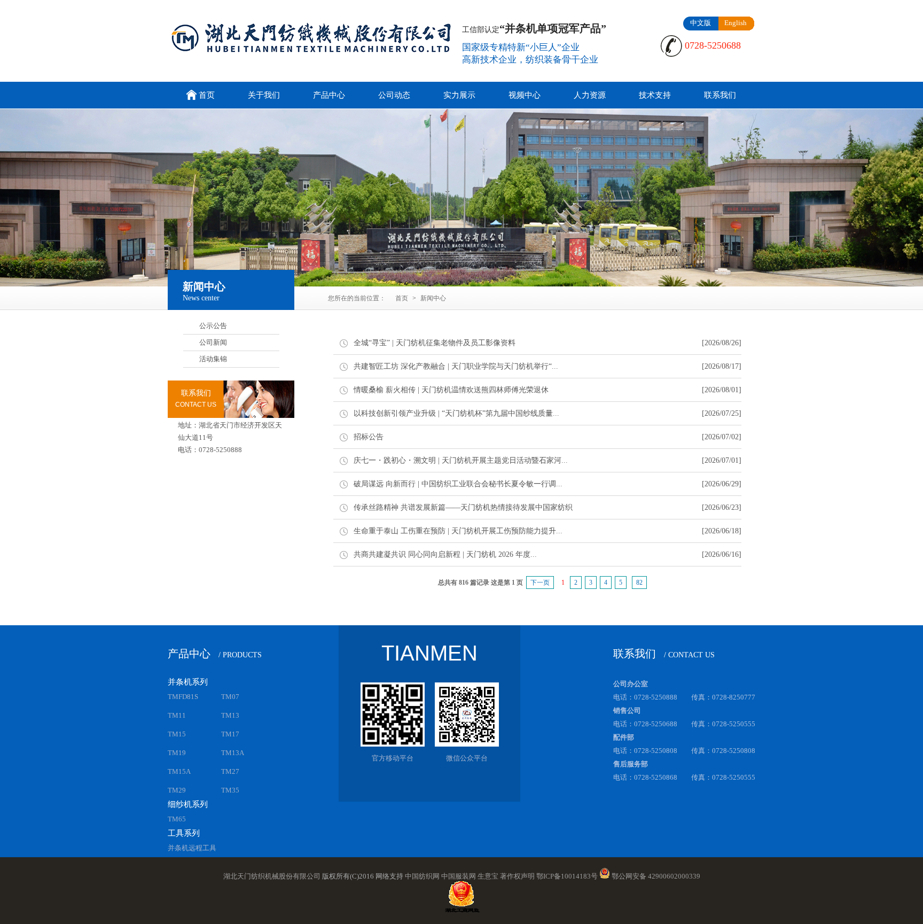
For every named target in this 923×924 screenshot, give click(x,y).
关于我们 (264, 95)
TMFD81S (183, 697)
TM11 (177, 715)
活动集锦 (213, 359)
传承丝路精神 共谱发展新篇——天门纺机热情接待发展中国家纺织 (463, 507)
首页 (207, 95)
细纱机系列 (188, 804)
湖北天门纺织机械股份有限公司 (271, 876)
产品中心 (329, 95)
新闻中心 (433, 298)
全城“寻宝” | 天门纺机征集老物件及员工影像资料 (434, 343)
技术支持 (655, 95)
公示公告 (213, 326)
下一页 (540, 582)
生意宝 (488, 876)
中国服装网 (458, 876)
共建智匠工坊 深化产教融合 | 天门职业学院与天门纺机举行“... (456, 366)
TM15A (179, 771)
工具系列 (184, 833)
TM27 (230, 771)
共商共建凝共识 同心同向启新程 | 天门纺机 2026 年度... (445, 554)
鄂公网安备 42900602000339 (656, 876)
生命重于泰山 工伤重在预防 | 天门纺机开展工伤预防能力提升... (458, 531)
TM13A (232, 753)
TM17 (230, 734)
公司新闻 (213, 342)
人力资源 (590, 95)
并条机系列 (188, 682)
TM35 (230, 790)
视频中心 (525, 95)
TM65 (177, 819)
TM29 (177, 790)
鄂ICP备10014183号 (567, 876)
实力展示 (459, 95)
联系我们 (720, 95)
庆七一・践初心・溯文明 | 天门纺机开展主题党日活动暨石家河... (461, 460)
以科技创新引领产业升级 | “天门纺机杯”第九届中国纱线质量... (456, 413)
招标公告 (369, 437)
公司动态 (394, 95)
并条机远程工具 (192, 848)
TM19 (177, 753)
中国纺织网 (422, 876)
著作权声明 (517, 876)
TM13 (230, 715)
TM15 (177, 734)
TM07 (230, 697)
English (735, 23)
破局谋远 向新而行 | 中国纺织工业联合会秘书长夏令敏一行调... (458, 484)
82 (639, 582)
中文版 (700, 23)
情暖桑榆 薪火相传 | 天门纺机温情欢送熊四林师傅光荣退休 (451, 390)
